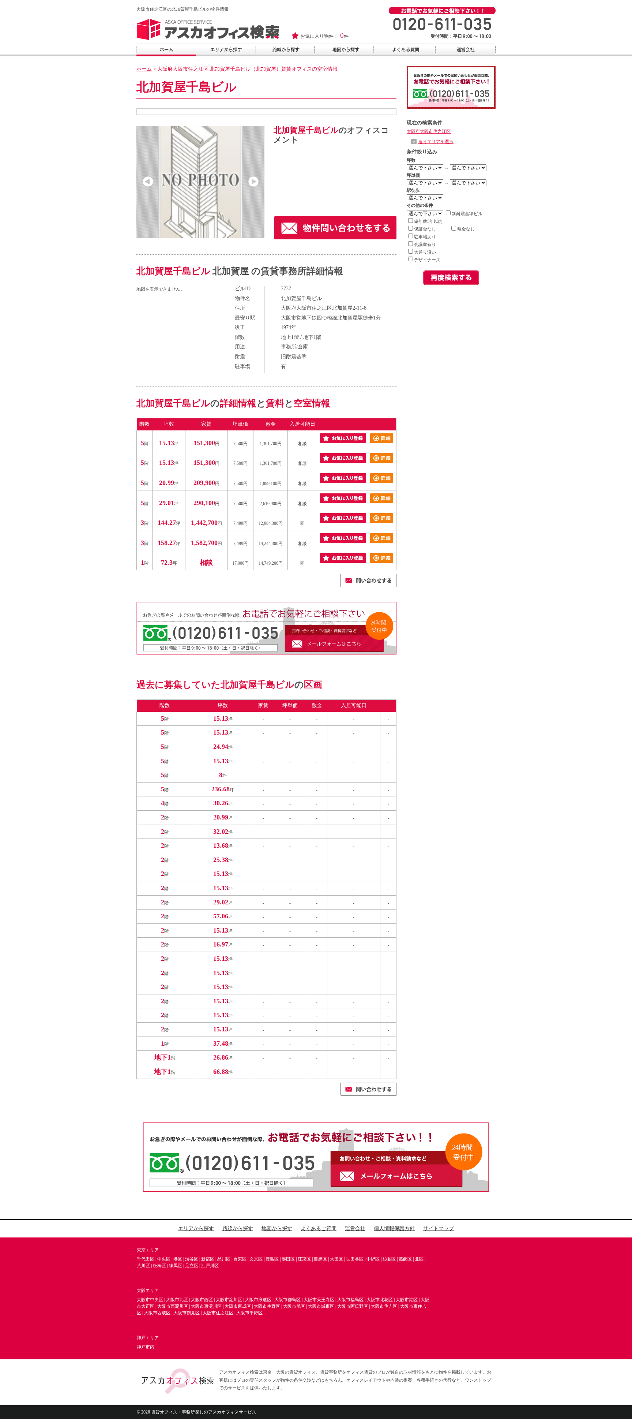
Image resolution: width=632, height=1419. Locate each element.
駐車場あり (425, 236)
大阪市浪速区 (258, 1299)
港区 (177, 1259)
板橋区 (159, 1265)
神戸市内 (145, 1346)
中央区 (163, 1259)
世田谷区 (355, 1259)
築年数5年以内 (428, 221)
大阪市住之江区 (218, 1312)
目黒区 (320, 1259)
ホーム (144, 69)
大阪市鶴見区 (186, 1312)
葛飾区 (405, 1259)
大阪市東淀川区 (206, 1306)
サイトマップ (438, 1228)
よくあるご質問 (318, 1228)
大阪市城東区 (321, 1306)
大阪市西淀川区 (172, 1306)
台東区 (240, 1259)
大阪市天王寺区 (319, 1299)
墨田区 (288, 1259)
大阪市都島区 (287, 1299)
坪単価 (413, 175)
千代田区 (145, 1259)
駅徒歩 (413, 190)
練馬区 (175, 1265)
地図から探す (277, 1228)
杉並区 (389, 1259)
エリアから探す (196, 1228)
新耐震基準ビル (467, 213)
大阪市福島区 (350, 1299)
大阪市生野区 (267, 1306)
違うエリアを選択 (436, 141)
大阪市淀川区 (229, 1299)
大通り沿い (425, 252)
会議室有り (425, 244)
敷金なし (466, 229)
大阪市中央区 (150, 1299)
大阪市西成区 (157, 1312)
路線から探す (237, 1228)
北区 (419, 1259)
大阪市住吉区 (384, 1306)
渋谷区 (191, 1259)
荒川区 (143, 1265)
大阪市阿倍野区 (352, 1306)
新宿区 (207, 1259)
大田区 (336, 1259)
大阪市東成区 (238, 1306)
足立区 (191, 1265)
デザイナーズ (427, 259)
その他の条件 (420, 205)
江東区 (304, 1259)
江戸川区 (210, 1265)
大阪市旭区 (294, 1306)
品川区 (223, 1259)
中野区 (373, 1259)
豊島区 (272, 1259)
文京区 (256, 1259)
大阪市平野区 (249, 1312)
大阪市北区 (177, 1299)
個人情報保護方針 (394, 1228)
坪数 (411, 160)
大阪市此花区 (379, 1299)
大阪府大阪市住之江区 (429, 131)
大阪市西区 (202, 1299)
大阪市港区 (407, 1299)
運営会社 (355, 1228)
